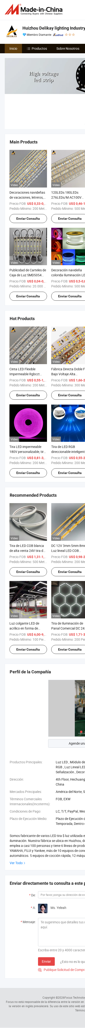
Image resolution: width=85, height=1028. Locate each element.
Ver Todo (16, 863)
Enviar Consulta (28, 218)
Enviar (46, 961)
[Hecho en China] (34, 9)
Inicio (13, 48)
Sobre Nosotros (67, 48)
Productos (39, 48)
